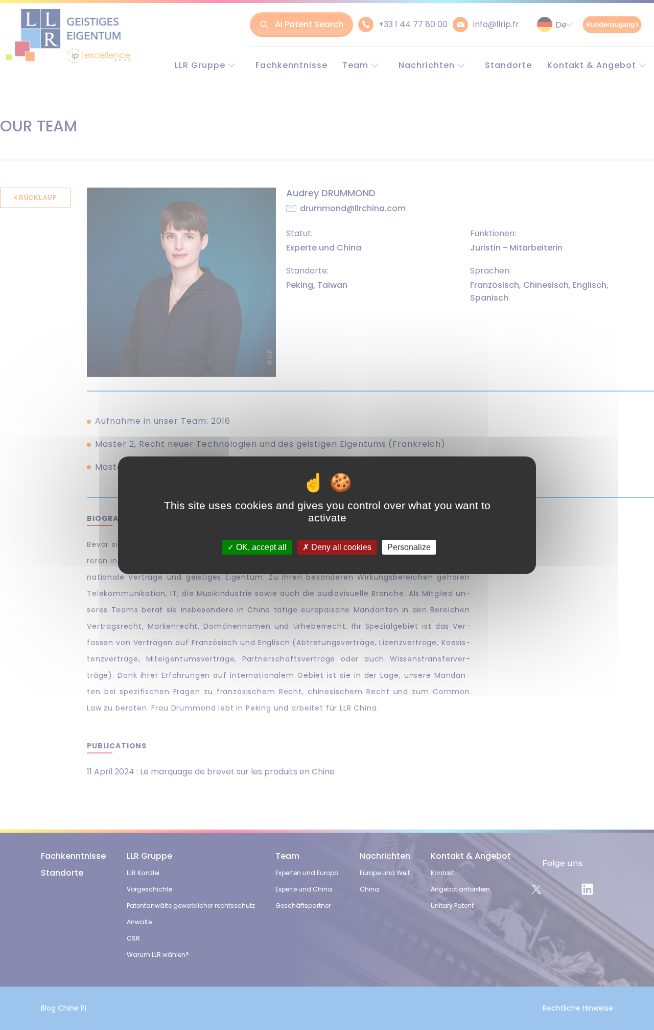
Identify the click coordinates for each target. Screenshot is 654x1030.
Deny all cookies (340, 546)
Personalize (409, 546)
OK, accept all (260, 546)
